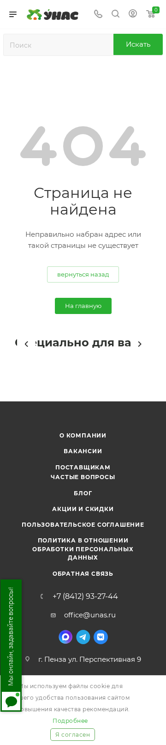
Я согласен (72, 734)
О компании (83, 435)
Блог (83, 493)
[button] (26, 344)
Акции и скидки (82, 508)
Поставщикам (83, 467)
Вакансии (83, 451)
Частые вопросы (83, 477)
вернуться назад (83, 274)
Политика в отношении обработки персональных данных (83, 549)
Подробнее (70, 720)
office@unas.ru (90, 614)
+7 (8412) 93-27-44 (85, 596)
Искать (138, 44)
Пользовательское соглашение (83, 524)
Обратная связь (83, 573)
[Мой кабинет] (133, 14)
